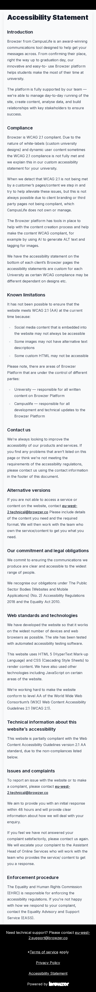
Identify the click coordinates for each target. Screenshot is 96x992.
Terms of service (44, 952)
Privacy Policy (48, 962)
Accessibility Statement (48, 973)
